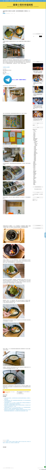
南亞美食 (34, 134)
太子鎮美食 (36, 145)
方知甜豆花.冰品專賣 (6, 67)
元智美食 (13, 441)
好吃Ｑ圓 (22, 441)
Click (45, 235)
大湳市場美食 (35, 149)
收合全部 (36, 129)
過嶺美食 (35, 157)
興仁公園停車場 (7, 73)
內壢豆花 (19, 441)
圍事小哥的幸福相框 (23, 5)
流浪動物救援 (34, 173)
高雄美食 (34, 184)
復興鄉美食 (35, 152)
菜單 (33, 179)
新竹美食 (34, 167)
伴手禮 (34, 132)
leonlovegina (8, 13)
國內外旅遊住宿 (35, 139)
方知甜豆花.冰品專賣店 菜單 (15, 442)
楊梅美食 (35, 155)
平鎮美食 (35, 151)
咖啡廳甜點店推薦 (35, 138)
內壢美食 (16, 441)
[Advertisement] (17, 20)
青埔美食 (35, 158)
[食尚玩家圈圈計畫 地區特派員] (38, 189)
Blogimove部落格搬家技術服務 (42, 469)
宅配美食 (34, 161)
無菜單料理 (34, 174)
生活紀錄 (34, 175)
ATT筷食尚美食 (35, 141)
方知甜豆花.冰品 (7, 442)
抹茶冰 (25, 441)
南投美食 (34, 135)
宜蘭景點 (34, 162)
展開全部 (34, 129)
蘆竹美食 (35, 156)
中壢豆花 (10, 441)
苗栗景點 (34, 178)
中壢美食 (4, 13)
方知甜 (28, 441)
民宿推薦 (34, 172)
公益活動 (34, 133)
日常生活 (34, 168)
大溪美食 (35, 150)
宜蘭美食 (34, 163)
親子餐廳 (34, 180)
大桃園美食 (34, 140)
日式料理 (34, 169)
